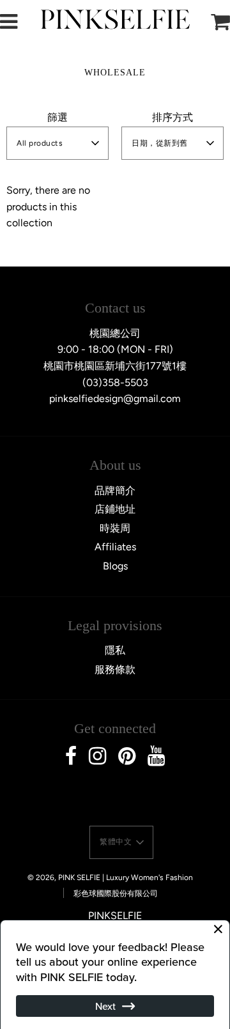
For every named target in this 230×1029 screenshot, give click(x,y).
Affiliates (115, 547)
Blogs (115, 566)
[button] (57, 143)
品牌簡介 (115, 490)
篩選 (57, 117)
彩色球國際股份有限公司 (115, 893)
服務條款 (115, 669)
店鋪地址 (115, 509)
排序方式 (172, 117)
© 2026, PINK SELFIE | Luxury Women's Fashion (110, 877)
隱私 (115, 650)
